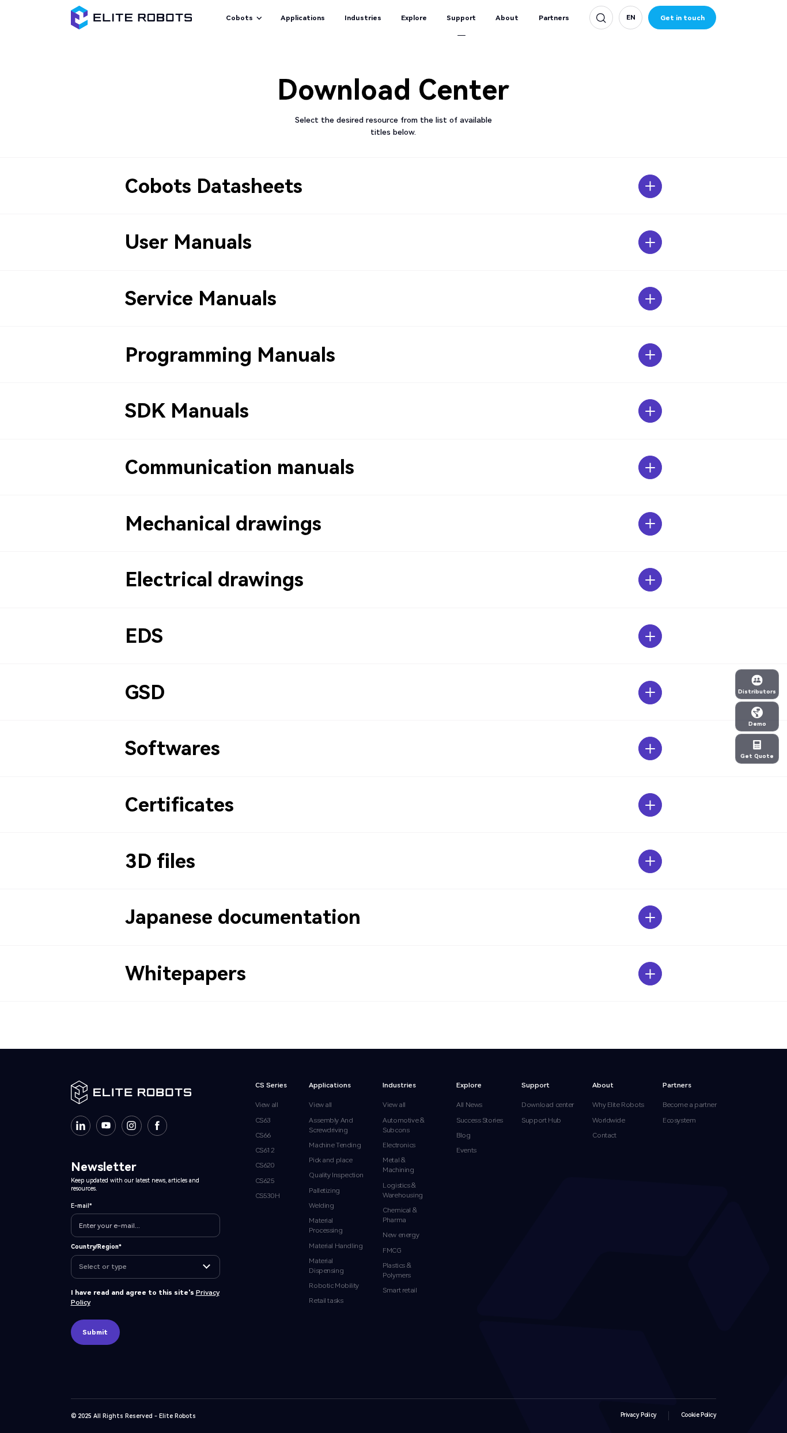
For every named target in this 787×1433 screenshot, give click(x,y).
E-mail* (81, 1206)
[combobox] (145, 1267)
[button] (630, 17)
